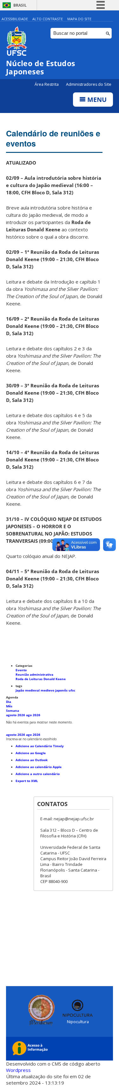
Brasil (20, 5)
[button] (31, 739)
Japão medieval (28, 690)
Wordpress (18, 1070)
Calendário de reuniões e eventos (53, 138)
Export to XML (27, 781)
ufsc (72, 690)
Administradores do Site (88, 84)
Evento (21, 670)
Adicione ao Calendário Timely (40, 746)
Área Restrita (47, 84)
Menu (96, 99)
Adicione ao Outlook (32, 760)
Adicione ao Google (31, 753)
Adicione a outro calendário (38, 774)
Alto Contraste (47, 18)
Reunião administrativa (34, 674)
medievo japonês (55, 690)
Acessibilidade (15, 18)
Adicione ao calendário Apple (39, 767)
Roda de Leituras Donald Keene (41, 679)
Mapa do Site (79, 18)
